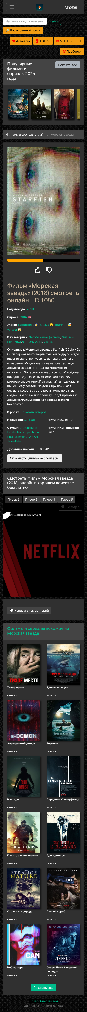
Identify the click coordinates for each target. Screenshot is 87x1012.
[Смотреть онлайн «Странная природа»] (23, 888)
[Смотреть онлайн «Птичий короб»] (63, 888)
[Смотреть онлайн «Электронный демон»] (23, 720)
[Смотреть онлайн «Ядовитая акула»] (63, 663)
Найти (53, 21)
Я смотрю (72, 507)
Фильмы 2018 (32, 341)
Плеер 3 (49, 499)
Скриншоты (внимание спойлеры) (34, 458)
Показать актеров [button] (33, 412)
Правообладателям (43, 1001)
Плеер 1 (13, 499)
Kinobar (70, 7)
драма (44, 324)
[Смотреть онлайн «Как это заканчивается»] (23, 832)
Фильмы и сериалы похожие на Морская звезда (38, 631)
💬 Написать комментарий (29, 610)
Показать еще (43, 987)
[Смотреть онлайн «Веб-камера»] (23, 944)
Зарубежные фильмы (44, 337)
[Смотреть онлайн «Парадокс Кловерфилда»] (63, 776)
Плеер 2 (31, 499)
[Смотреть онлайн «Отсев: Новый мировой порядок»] (63, 944)
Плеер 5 (67, 499)
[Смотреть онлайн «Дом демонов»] (63, 832)
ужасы (12, 329)
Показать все (67, 65)
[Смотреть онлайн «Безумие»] (63, 720)
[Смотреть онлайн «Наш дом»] (23, 776)
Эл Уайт (29, 419)
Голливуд (14, 341)
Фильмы (68, 337)
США (23, 317)
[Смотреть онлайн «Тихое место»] (23, 663)
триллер (61, 324)
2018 (30, 309)
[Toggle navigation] (11, 7)
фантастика (25, 324)
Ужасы (48, 341)
